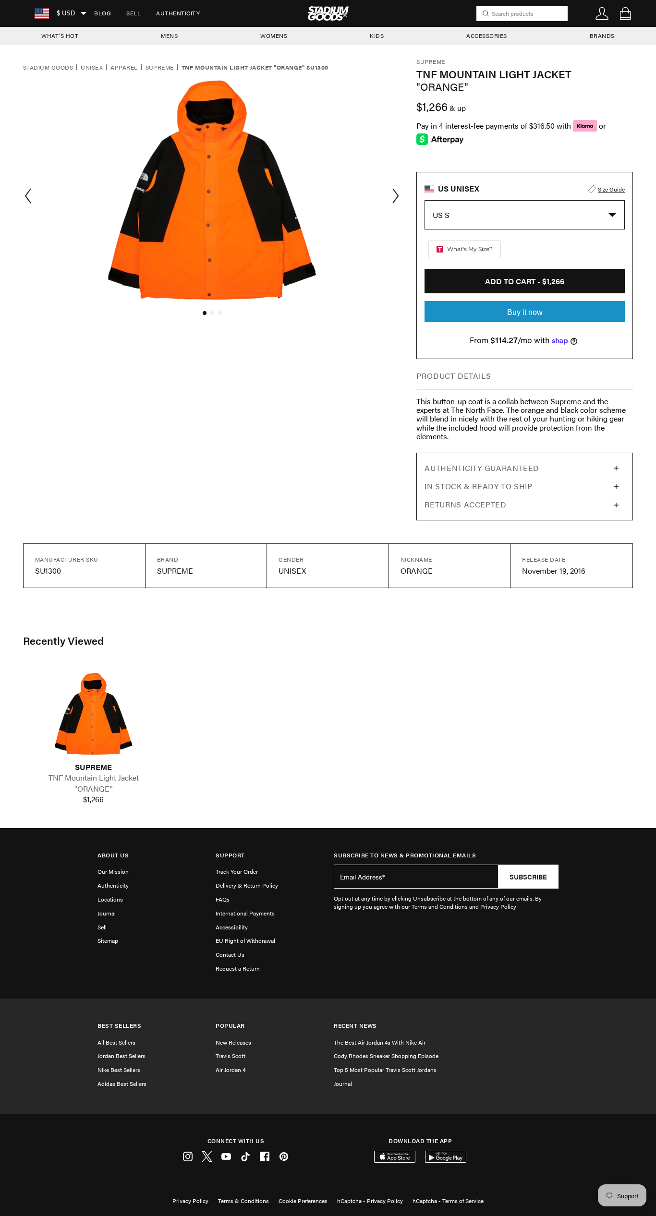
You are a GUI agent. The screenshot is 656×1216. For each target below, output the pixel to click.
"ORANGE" (93, 788)
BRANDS (602, 35)
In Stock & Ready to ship (478, 486)
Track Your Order (237, 871)
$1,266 (93, 799)
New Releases (233, 1042)
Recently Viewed (63, 640)
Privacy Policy (190, 1200)
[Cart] (625, 13)
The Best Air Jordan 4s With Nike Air (379, 1042)
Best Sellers (119, 1026)
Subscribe (528, 876)
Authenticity (178, 13)
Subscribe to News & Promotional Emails (405, 855)
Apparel (123, 67)
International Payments (245, 913)
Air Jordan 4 (230, 1069)
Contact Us (230, 954)
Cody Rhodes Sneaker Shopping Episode (386, 1055)
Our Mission (113, 871)
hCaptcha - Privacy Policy (370, 1200)
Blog (102, 13)
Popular (230, 1026)
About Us (113, 855)
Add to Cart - (524, 281)
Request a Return (238, 968)
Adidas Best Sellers (121, 1083)
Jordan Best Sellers (121, 1055)
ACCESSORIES (486, 35)
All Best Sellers (116, 1042)
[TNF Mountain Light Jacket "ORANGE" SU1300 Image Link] (93, 714)
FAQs (223, 899)
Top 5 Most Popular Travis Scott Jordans (385, 1069)
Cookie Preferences (303, 1200)
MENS (169, 35)
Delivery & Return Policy (247, 885)
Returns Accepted (465, 504)
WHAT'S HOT (59, 35)
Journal (106, 913)
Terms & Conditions (243, 1200)
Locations (110, 899)
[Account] (602, 13)
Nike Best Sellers (118, 1069)
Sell (133, 13)
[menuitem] (102, 13)
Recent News (355, 1026)
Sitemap (107, 940)
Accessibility (232, 927)
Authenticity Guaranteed (482, 467)
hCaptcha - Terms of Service (448, 1200)
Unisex (92, 67)
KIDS (377, 35)
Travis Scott (230, 1055)
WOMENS (273, 35)
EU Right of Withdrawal (245, 940)
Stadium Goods (48, 67)
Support (230, 855)
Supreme (160, 67)
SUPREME (93, 767)
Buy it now (525, 312)
